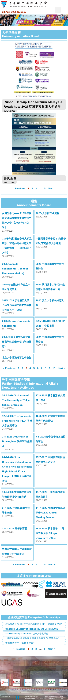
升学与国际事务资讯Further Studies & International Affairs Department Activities (30, 383)
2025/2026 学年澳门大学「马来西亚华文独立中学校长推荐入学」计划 (16, 305)
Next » (51, 564)
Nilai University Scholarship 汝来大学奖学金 (26, 633)
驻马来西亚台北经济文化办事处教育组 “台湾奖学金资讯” (33, 624)
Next (50, 188)
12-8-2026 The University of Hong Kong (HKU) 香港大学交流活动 (17, 421)
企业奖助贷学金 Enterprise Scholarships (34, 617)
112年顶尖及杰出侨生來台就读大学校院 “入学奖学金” (32, 638)
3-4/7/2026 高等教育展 (14, 528)
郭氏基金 (10, 178)
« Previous (9, 368)
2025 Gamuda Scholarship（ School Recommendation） (15, 268)
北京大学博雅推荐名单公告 (16, 357)
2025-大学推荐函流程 (47, 213)
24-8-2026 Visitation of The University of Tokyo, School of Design (16, 400)
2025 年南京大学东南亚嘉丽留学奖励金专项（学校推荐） (16, 342)
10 (53, 368)
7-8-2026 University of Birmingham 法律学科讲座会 (17, 441)
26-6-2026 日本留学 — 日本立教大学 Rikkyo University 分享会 (50, 533)
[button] (58, 10)
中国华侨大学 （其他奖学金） (20, 643)
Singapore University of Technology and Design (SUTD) (32, 629)
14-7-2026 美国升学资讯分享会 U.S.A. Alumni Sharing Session (50, 512)
